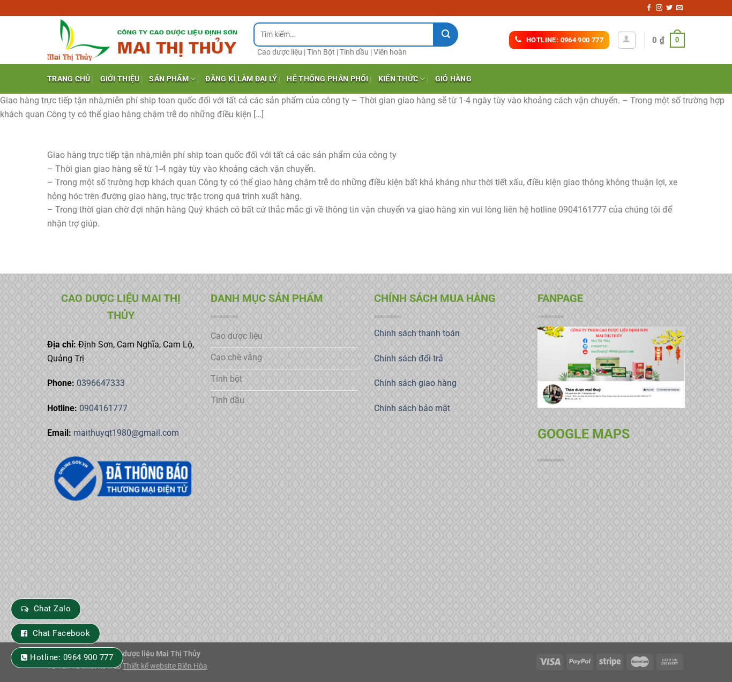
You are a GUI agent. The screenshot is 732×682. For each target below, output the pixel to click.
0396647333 (101, 383)
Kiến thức (398, 79)
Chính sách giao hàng (415, 383)
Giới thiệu (120, 79)
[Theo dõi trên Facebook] (649, 8)
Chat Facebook (61, 633)
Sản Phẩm (168, 79)
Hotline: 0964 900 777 (71, 657)
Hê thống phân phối (327, 79)
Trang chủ (69, 79)
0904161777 (103, 408)
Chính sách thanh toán (417, 333)
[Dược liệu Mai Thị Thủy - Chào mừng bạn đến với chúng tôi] (142, 40)
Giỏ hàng (453, 79)
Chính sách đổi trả (408, 358)
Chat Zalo (52, 608)
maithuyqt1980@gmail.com (126, 433)
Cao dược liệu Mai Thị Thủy (154, 653)
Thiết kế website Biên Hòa (165, 666)
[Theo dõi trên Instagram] (659, 8)
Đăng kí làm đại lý (241, 79)
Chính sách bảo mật (412, 408)
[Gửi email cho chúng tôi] (679, 8)
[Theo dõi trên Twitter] (669, 8)
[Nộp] (446, 34)
